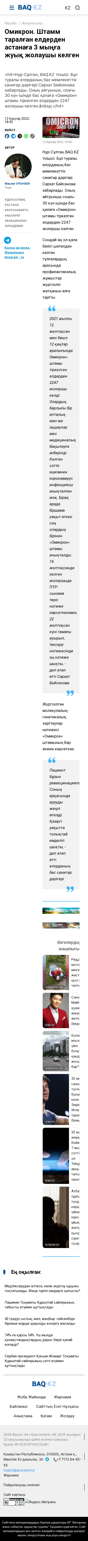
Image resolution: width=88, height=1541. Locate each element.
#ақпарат (12, 215)
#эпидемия (14, 226)
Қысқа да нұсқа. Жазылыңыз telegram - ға (17, 252)
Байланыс (19, 1406)
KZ (68, 8)
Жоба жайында (31, 1396)
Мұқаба (11, 23)
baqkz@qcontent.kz (19, 1470)
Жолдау (67, 1415)
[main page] (39, 7)
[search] (77, 7)
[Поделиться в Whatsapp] (26, 136)
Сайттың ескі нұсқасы (57, 1406)
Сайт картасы (15, 1494)
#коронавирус (17, 210)
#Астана (12, 205)
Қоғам (46, 1415)
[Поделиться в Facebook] (7, 136)
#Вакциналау (16, 220)
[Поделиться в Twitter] (19, 136)
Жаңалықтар (32, 23)
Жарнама (62, 1396)
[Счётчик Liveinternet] (14, 1501)
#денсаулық (15, 199)
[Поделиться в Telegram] (13, 136)
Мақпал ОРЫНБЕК (17, 183)
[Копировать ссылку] (32, 136)
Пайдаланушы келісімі (21, 1485)
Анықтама (23, 1415)
